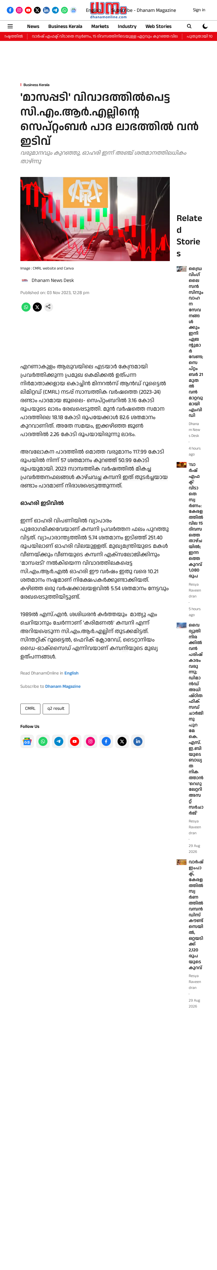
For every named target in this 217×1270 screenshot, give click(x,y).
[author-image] (24, 280)
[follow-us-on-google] (27, 741)
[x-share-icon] (37, 310)
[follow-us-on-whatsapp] (43, 741)
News (33, 26)
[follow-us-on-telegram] (59, 741)
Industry (127, 26)
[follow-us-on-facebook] (106, 741)
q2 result (55, 708)
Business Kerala (65, 26)
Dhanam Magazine (63, 686)
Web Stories (159, 26)
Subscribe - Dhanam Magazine (143, 10)
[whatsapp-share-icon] (26, 310)
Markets (100, 26)
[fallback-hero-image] (181, 269)
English (93, 10)
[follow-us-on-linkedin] (138, 741)
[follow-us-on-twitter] (122, 741)
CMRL (30, 708)
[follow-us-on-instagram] (90, 741)
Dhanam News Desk (53, 280)
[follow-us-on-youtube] (74, 741)
